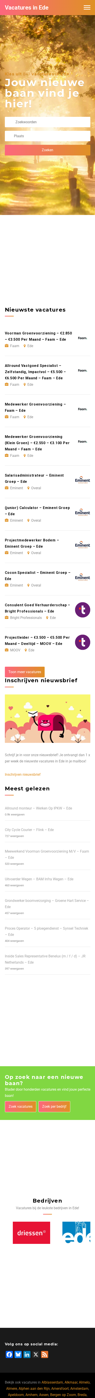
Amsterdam (79, 1388)
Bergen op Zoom (63, 1395)
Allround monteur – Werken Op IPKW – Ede (38, 808)
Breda (82, 1395)
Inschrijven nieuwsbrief (23, 774)
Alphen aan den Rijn (34, 1388)
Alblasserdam (52, 1382)
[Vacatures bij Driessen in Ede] (23, 1233)
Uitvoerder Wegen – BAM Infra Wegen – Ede (39, 879)
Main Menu (87, 7)
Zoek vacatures (20, 1106)
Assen (44, 1395)
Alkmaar (71, 1382)
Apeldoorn (16, 1395)
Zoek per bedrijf (54, 1106)
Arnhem (31, 1395)
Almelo (84, 1382)
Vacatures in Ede (26, 7)
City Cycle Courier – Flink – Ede (29, 830)
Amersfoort (60, 1388)
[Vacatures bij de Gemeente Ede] (72, 1233)
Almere (11, 1388)
